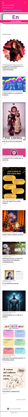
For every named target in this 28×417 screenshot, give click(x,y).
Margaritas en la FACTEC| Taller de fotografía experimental (12, 260)
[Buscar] (25, 2)
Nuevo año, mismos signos (12, 235)
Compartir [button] (4, 71)
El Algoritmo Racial (10, 283)
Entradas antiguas (21, 399)
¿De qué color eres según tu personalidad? (13, 359)
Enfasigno (15, 10)
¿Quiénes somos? (7, 10)
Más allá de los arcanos (12, 141)
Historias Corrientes (10, 391)
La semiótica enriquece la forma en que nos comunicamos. (12, 68)
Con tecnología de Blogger (15, 408)
